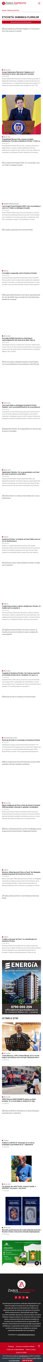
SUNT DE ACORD (27, 1360)
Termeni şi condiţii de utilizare (25, 1346)
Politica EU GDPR (21, 1352)
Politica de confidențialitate (15, 1349)
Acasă (4, 10)
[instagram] (19, 1297)
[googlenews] (27, 1297)
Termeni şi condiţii (31, 1358)
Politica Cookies (31, 1349)
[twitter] (23, 1297)
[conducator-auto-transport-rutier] (21, 1266)
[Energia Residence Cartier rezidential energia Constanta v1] (21, 1014)
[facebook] (16, 1297)
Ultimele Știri (10, 1018)
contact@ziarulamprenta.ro (26, 1334)
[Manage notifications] (39, 1346)
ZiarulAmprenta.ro (24, 1356)
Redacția (11, 1346)
